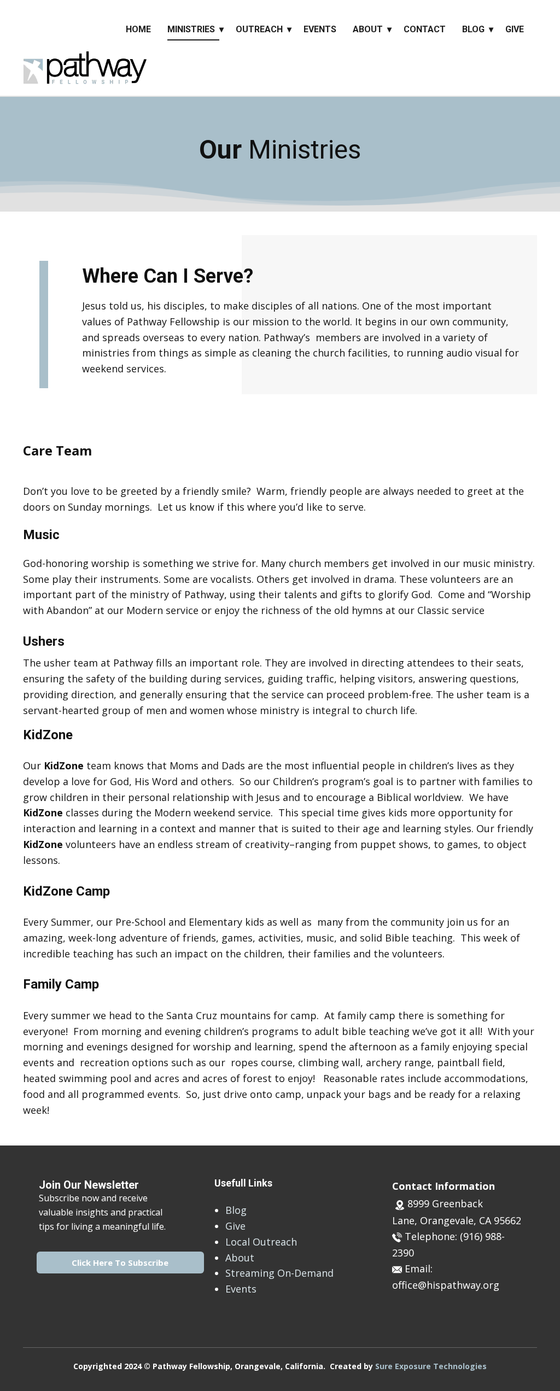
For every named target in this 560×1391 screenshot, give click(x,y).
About (368, 29)
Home (138, 29)
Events (320, 29)
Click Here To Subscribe (120, 1262)
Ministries (191, 29)
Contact (425, 29)
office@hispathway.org (445, 1284)
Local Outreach (261, 1241)
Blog (473, 29)
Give (514, 29)
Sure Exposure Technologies (431, 1366)
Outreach (259, 29)
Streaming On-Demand (279, 1272)
